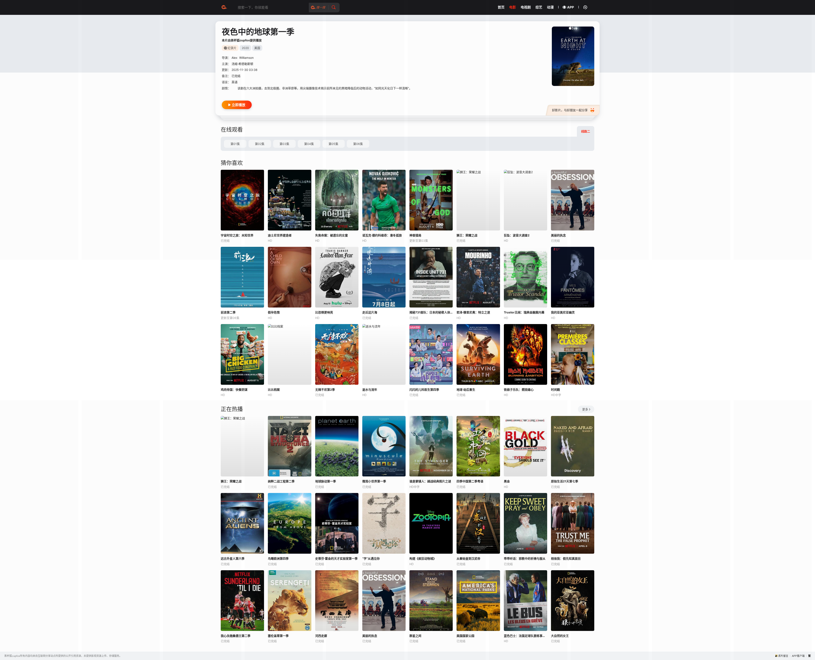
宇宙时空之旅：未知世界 (237, 235)
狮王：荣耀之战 (231, 481)
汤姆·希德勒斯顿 (242, 64)
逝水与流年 (369, 389)
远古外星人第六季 (232, 558)
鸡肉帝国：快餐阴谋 (234, 389)
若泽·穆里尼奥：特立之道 (473, 312)
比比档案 (274, 389)
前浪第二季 (228, 312)
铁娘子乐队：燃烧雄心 (519, 389)
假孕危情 (274, 312)
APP (570, 7)
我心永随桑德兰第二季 (235, 636)
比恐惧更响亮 (324, 312)
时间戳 (555, 389)
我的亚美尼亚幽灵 (563, 312)
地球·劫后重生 (466, 389)
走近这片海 (369, 312)
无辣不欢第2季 (325, 389)
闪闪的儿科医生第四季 (424, 389)
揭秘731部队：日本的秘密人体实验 (431, 312)
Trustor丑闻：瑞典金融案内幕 (524, 312)
